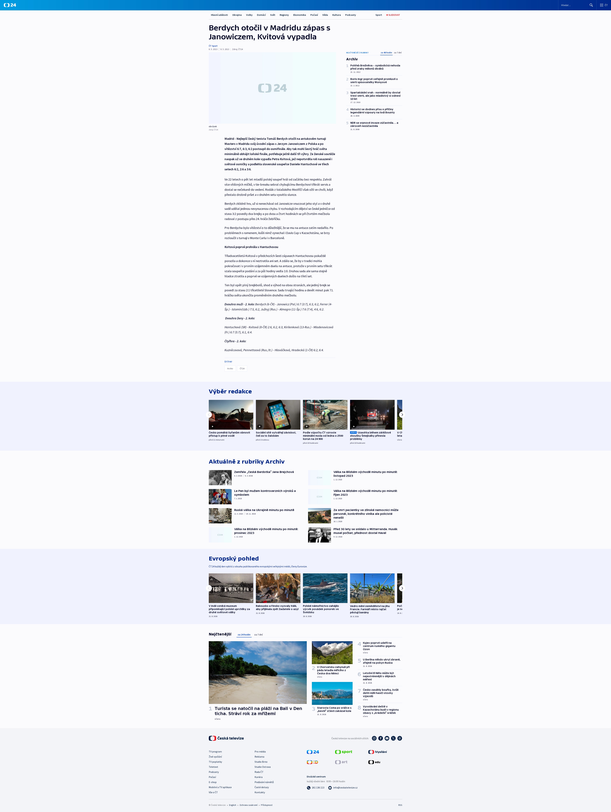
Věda (325, 14)
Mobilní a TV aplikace (220, 787)
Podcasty (350, 14)
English (232, 805)
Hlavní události (219, 14)
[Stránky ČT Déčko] (312, 761)
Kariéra (259, 777)
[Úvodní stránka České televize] (226, 738)
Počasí (314, 14)
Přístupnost (266, 805)
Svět (272, 14)
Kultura (336, 14)
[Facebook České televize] (380, 738)
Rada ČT (259, 771)
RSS (400, 805)
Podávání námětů (264, 782)
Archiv (230, 368)
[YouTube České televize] (387, 738)
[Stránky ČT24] (313, 751)
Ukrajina (237, 14)
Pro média (260, 751)
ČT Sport (213, 45)
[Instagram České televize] (374, 738)
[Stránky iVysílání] (377, 751)
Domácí (261, 14)
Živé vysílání (215, 756)
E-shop (213, 782)
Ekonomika (299, 14)
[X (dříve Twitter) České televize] (393, 738)
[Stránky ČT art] (341, 761)
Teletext (213, 766)
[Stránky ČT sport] (343, 751)
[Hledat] (591, 5)
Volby (249, 14)
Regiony (284, 14)
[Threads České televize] (399, 738)
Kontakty (260, 792)
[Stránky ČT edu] (374, 761)
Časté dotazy (262, 787)
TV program (215, 751)
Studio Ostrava (263, 766)
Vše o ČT (213, 792)
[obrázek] (272, 88)
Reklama (259, 756)
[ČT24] (10, 5)
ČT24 (242, 368)
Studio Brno (261, 761)
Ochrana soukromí (248, 805)
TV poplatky (215, 761)
